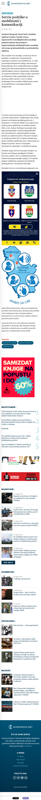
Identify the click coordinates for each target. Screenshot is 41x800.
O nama (21, 756)
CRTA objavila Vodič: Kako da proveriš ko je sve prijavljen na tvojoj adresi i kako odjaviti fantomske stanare (18, 413)
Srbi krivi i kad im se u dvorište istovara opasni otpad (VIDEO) (26, 524)
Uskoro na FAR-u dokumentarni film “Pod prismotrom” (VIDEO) (26, 703)
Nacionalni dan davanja (9, 343)
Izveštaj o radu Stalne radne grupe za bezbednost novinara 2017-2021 (25, 641)
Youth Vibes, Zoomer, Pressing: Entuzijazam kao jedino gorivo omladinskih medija (25, 512)
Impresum (20, 760)
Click (26, 798)
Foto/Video (10, 13)
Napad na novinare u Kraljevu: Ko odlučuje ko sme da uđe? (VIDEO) (25, 498)
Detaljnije (28, 746)
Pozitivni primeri (8, 346)
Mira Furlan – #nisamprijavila (25, 625)
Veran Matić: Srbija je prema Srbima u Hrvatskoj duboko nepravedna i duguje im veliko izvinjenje (18, 422)
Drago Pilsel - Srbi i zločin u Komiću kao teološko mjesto (24, 593)
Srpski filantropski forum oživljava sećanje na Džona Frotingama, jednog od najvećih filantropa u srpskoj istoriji (26, 655)
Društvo (4, 13)
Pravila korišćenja (20, 766)
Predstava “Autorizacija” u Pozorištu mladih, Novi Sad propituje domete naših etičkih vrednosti (25, 678)
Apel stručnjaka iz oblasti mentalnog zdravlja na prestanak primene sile (16, 445)
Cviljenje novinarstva (21, 579)
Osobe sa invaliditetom (25, 343)
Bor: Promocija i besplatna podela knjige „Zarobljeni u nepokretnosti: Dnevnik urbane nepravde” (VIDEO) (26, 691)
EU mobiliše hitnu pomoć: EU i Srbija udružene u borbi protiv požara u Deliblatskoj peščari (16, 438)
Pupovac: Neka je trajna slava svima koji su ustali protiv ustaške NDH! (25, 608)
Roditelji (4, 429)
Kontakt (20, 763)
